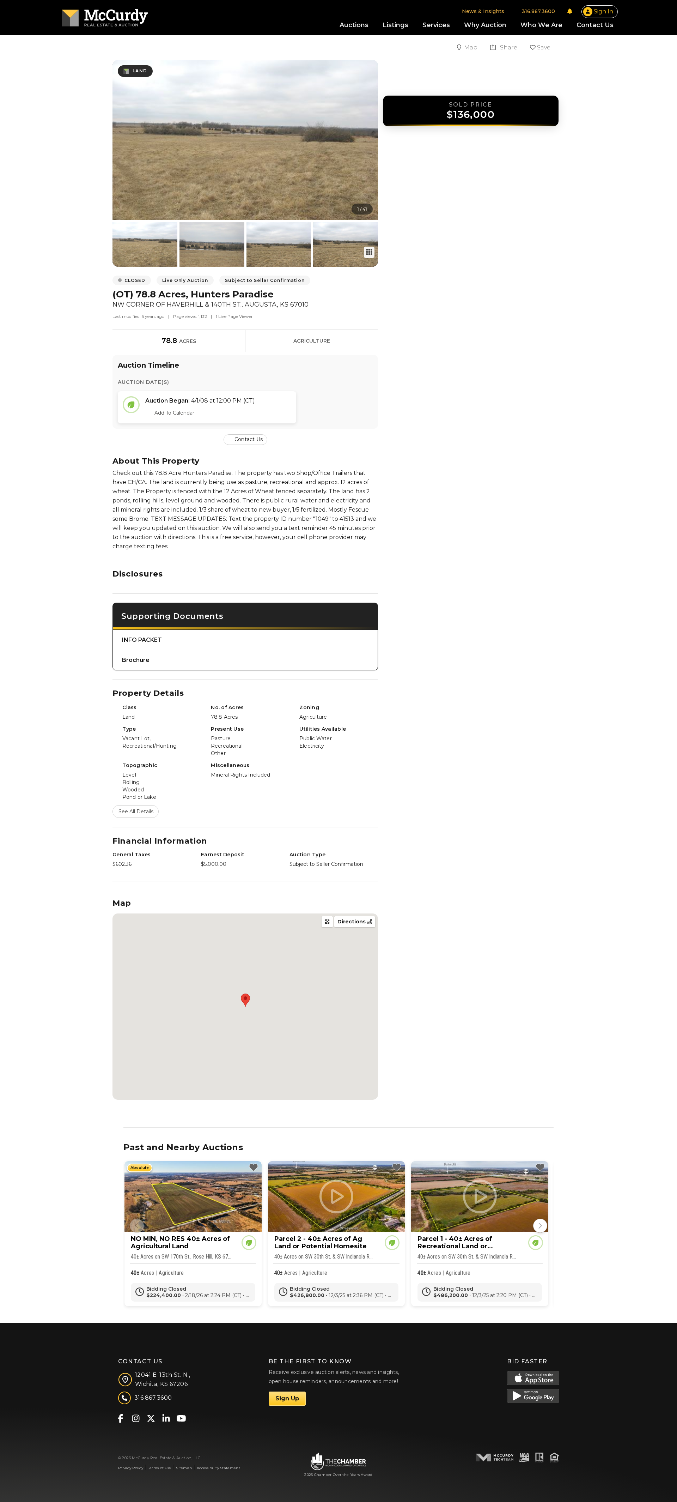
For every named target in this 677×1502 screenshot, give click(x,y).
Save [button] (543, 47)
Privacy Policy (130, 1468)
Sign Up (287, 1398)
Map (471, 47)
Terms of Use (159, 1468)
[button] (245, 439)
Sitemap (184, 1468)
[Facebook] (120, 1417)
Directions (352, 921)
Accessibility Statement (218, 1468)
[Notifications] (570, 11)
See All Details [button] (135, 811)
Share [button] (508, 47)
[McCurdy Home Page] (105, 15)
